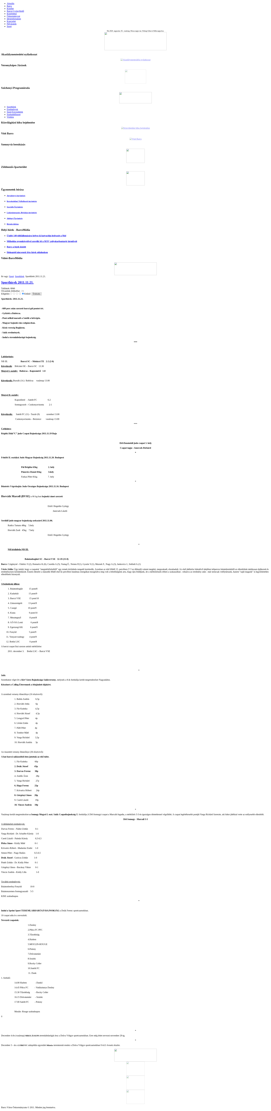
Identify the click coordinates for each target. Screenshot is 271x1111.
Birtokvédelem (13, 224)
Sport (9, 26)
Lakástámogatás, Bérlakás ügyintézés (22, 213)
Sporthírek (11, 107)
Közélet (10, 8)
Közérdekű (12, 13)
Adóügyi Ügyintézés (15, 218)
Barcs (9, 6)
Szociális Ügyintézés (15, 207)
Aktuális (10, 3)
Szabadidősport (13, 114)
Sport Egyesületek (15, 112)
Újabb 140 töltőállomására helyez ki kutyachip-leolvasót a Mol (36, 235)
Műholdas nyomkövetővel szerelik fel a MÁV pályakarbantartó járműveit (42, 241)
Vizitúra (10, 117)
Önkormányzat (13, 16)
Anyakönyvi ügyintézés (16, 196)
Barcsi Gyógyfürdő (15, 11)
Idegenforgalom (14, 19)
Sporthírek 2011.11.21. (17, 282)
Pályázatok (12, 24)
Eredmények (12, 109)
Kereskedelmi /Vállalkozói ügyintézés (22, 201)
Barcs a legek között (16, 247)
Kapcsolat (11, 21)
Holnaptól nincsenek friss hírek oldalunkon (27, 252)
